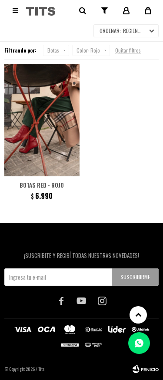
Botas (53, 50)
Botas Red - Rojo (42, 185)
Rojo (88, 50)
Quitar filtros (128, 50)
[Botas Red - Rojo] (42, 120)
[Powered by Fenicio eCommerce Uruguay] (146, 369)
